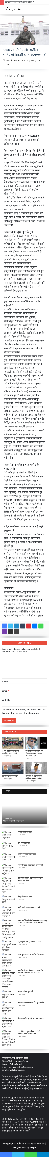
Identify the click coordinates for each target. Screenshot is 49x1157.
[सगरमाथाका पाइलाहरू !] (9, 835)
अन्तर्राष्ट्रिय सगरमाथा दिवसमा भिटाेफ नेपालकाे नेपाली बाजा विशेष (29, 1032)
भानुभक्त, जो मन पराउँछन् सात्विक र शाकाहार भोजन (34, 777)
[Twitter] (10, 626)
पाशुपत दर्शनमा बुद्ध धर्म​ (25, 991)
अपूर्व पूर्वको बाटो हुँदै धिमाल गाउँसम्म (29, 941)
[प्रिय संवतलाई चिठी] (9, 846)
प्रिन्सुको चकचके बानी (25, 896)
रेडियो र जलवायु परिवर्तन (10, 776)
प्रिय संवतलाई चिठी (24, 843)
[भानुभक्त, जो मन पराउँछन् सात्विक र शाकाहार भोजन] (36, 768)
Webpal (33, 1147)
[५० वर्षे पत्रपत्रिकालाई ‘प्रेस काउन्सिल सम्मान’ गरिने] (12, 743)
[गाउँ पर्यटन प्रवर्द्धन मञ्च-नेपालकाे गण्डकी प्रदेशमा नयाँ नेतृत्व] (9, 885)
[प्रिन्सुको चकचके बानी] (9, 900)
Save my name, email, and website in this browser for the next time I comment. (24, 711)
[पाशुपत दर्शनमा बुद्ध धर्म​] (9, 995)
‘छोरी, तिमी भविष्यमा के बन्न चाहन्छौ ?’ (30, 907)
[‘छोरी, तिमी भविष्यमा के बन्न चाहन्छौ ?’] (9, 911)
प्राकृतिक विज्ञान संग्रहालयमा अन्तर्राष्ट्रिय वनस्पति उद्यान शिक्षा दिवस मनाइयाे (30, 971)
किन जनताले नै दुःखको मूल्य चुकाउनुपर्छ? (31, 1018)
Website (6, 700)
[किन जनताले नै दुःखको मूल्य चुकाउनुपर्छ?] (9, 1022)
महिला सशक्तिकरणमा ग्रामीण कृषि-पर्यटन (31, 1002)
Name (5, 682)
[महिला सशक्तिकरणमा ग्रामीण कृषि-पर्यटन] (9, 1008)
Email (5, 691)
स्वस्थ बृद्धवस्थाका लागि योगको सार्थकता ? (31, 954)
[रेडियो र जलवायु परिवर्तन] (12, 768)
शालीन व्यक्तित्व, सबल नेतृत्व (27, 854)
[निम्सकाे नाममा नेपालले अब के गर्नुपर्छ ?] (9, 869)
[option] (24, 810)
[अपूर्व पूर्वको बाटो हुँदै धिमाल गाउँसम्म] (9, 946)
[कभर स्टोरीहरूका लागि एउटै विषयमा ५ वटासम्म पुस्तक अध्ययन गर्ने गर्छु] (36, 743)
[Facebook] (4, 626)
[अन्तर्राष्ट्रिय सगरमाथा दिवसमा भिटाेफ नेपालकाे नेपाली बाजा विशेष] (9, 1038)
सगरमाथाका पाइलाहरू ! (25, 832)
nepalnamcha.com (15, 61)
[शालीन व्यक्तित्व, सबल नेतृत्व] (9, 857)
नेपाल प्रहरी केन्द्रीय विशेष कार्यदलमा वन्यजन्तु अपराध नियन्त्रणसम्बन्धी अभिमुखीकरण (32, 921)
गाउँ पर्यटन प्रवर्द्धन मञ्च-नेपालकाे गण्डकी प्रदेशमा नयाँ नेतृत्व (30, 879)
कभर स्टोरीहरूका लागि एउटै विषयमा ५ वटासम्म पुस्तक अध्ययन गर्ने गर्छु (34, 753)
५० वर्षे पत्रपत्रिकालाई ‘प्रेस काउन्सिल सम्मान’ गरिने (10, 752)
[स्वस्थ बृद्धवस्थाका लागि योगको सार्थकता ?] (9, 960)
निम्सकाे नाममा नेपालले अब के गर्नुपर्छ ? (19, 2)
